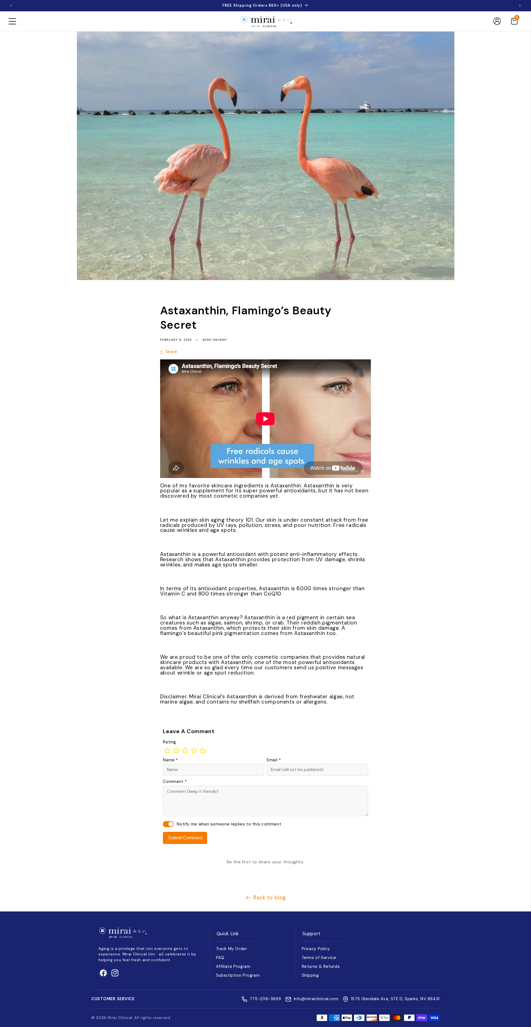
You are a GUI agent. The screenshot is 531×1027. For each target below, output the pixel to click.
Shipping (310, 975)
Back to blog (269, 897)
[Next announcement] (520, 5)
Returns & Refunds (321, 966)
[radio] (167, 750)
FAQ (220, 957)
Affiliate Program (233, 966)
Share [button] (171, 351)
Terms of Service (319, 957)
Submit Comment (185, 837)
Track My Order (231, 949)
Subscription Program (238, 975)
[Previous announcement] (11, 5)
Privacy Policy (316, 949)
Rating (169, 742)
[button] (12, 21)
